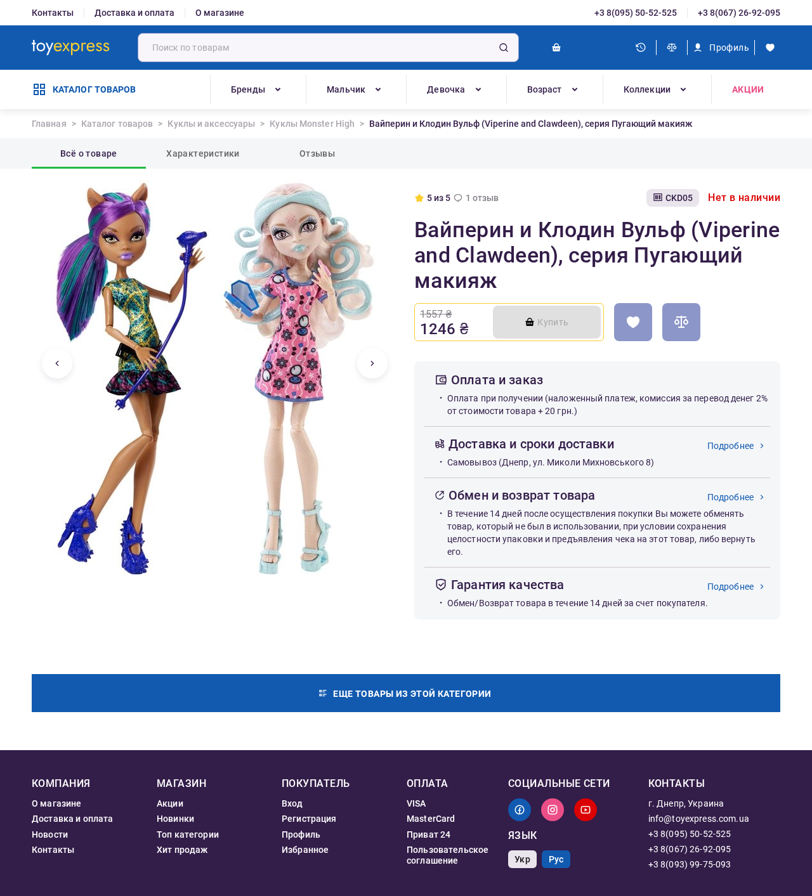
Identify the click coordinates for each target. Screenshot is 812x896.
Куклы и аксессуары (211, 124)
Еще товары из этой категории (412, 694)
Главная (49, 124)
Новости (50, 834)
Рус (556, 859)
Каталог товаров (117, 124)
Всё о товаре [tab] (88, 153)
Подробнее (730, 446)
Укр (522, 859)
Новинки (175, 819)
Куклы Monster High (312, 124)
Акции (748, 89)
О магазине (219, 13)
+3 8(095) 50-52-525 (635, 13)
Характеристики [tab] (203, 153)
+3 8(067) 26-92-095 (739, 13)
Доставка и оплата (134, 13)
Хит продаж (182, 850)
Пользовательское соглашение (447, 855)
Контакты (53, 13)
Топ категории (188, 834)
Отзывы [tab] (317, 153)
